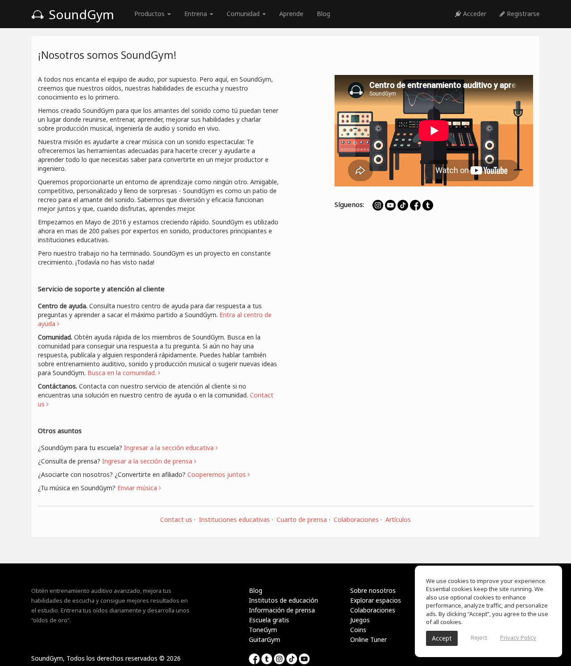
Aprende (291, 13)
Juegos (360, 620)
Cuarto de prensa (302, 519)
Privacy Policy (518, 637)
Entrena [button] (196, 13)
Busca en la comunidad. (122, 372)
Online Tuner (368, 639)
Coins (358, 629)
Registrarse (522, 13)
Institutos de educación (283, 600)
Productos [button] (150, 13)
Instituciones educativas (234, 519)
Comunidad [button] (244, 13)
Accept (442, 638)
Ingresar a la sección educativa (169, 447)
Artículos (398, 519)
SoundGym (80, 14)
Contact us (176, 519)
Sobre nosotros (373, 590)
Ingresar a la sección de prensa (148, 461)
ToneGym (263, 629)
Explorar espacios (375, 600)
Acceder (473, 13)
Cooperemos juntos (217, 474)
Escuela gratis (269, 620)
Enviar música (138, 488)
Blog (323, 13)
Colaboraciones (356, 519)
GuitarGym (264, 639)
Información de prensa (282, 610)
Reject (479, 637)
